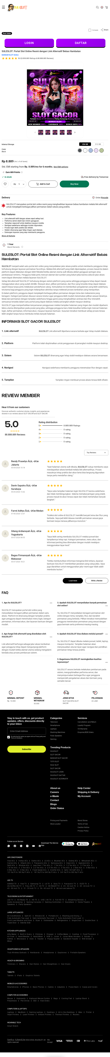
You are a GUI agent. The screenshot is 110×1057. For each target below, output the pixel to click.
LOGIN (29, 43)
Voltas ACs (23, 861)
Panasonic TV (70, 884)
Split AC (28, 916)
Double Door (90, 920)
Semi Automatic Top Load (43, 918)
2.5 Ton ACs (52, 868)
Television (54, 722)
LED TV (10, 900)
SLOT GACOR (55, 755)
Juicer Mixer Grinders (71, 937)
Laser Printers (28, 1015)
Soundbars (69, 902)
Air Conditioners (14, 916)
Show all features (8, 236)
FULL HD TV (30, 886)
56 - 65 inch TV (46, 888)
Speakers (11, 904)
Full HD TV (59, 900)
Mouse (10, 998)
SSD (35, 1001)
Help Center (84, 788)
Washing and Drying (70, 916)
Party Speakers (56, 736)
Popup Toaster (53, 939)
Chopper (50, 934)
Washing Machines (57, 732)
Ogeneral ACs (84, 863)
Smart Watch (12, 1026)
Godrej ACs (73, 861)
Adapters (61, 987)
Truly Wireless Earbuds (16, 953)
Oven (32, 939)
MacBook (22, 1012)
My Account (84, 796)
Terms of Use (83, 824)
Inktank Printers (44, 1015)
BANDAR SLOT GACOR (58, 758)
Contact (54, 800)
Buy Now (74, 184)
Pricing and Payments (58, 820)
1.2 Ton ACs (71, 865)
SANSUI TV (12, 884)
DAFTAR (81, 43)
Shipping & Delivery (88, 792)
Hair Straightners (50, 964)
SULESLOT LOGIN (57, 772)
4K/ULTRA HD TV (14, 886)
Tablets (10, 976)
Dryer (38, 920)
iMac (80, 1012)
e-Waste (54, 796)
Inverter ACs (55, 870)
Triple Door (12, 923)
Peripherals (12, 1001)
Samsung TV (35, 884)
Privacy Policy (83, 831)
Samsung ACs (57, 863)
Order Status (57, 808)
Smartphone (55, 725)
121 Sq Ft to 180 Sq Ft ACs (18, 872)
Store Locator (55, 824)
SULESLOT (6, 266)
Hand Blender (24, 937)
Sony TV (57, 884)
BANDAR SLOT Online (10, 55)
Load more (73, 581)
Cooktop (75, 934)
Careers (54, 792)
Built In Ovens (26, 934)
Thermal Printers (62, 1015)
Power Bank (73, 987)
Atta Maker (11, 934)
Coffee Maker (62, 934)
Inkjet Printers (13, 1015)
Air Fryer (10, 937)
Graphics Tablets (33, 976)
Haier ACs (70, 863)
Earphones (62, 953)
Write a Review (96, 581)
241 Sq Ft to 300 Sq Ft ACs (71, 872)
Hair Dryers (65, 964)
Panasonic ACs (40, 863)
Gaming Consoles (33, 902)
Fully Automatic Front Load (69, 918)
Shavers (22, 964)
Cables (51, 987)
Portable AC (54, 916)
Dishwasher (48, 920)
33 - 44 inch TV (86, 886)
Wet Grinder (87, 939)
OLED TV (83, 884)
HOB (48, 937)
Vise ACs (11, 861)
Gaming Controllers (53, 902)
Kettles (10, 939)
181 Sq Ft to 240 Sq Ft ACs (45, 872)
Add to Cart (45, 184)
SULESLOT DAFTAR (57, 775)
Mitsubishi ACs (88, 861)
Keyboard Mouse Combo (39, 998)
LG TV (47, 884)
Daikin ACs (36, 861)
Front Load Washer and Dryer (19, 920)
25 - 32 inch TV (69, 886)
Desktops (51, 1012)
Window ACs (24, 865)
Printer (89, 1012)
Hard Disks (44, 1001)
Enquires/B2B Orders (86, 732)
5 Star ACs (24, 870)
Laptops (53, 729)
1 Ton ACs (58, 865)
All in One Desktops (66, 1012)
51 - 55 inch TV (30, 888)
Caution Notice (83, 827)
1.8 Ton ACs (12, 868)
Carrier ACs (12, 863)
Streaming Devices (76, 900)
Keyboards (21, 998)
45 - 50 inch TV (13, 888)
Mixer (9, 941)
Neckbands (35, 953)
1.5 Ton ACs (85, 865)
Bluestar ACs (59, 861)
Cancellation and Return (87, 722)
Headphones (48, 953)
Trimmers (11, 964)
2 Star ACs (77, 868)
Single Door (76, 920)
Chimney (39, 934)
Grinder (87, 937)
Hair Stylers (34, 964)
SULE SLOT (54, 765)
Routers (76, 1015)
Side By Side (25, 923)
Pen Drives (25, 1001)
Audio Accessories (15, 902)
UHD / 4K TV (46, 900)
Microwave (21, 939)
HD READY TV (54, 886)
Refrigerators (62, 920)
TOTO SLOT (54, 762)
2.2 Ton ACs (38, 868)
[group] (85, 144)
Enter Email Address (19, 731)
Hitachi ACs (26, 863)
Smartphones (13, 987)
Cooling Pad (66, 998)
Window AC (40, 916)
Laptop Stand (81, 998)
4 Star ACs (11, 870)
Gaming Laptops (36, 1012)
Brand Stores (83, 820)
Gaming (53, 739)
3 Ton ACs (65, 868)
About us (55, 788)
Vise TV (23, 884)
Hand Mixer (38, 937)
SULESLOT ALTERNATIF (59, 779)
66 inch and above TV (66, 888)
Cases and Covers (89, 987)
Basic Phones (38, 987)
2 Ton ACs (25, 868)
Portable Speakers (78, 953)
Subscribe (26, 749)
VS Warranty (82, 729)
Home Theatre (84, 902)
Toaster (40, 939)
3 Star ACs (90, 868)
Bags (56, 998)
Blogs (53, 804)
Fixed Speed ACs (40, 870)
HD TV (41, 886)
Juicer (56, 937)
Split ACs (11, 865)
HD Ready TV (22, 900)
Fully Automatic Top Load (18, 918)
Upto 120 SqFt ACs (72, 870)
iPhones (25, 987)
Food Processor (89, 934)
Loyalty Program (84, 725)
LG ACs (47, 861)
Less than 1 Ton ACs (41, 865)
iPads (19, 976)
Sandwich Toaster (70, 939)
